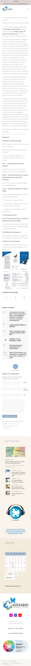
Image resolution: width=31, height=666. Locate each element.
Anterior (10, 574)
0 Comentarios (17, 23)
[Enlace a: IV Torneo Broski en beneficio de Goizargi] (8, 480)
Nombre (25, 383)
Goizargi (26, 23)
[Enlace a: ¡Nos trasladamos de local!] (8, 493)
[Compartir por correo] (24, 297)
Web (24, 394)
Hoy (16, 574)
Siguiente (9, 577)
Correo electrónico (26, 390)
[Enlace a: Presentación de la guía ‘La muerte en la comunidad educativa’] (15, 452)
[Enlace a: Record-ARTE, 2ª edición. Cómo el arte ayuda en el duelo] (8, 472)
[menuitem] (16, 1)
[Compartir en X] (15, 297)
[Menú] (28, 9)
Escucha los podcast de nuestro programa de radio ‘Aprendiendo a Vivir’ (15, 531)
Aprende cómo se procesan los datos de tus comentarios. (10, 426)
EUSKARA (16, 1)
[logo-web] (12, 8)
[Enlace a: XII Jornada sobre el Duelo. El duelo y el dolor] (8, 486)
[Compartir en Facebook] (6, 297)
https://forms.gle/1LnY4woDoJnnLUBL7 (14, 134)
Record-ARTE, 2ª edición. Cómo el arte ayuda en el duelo (18, 474)
